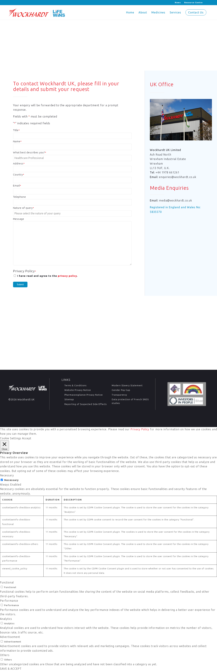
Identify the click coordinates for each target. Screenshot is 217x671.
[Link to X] (9, 2)
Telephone (19, 196)
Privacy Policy (140, 429)
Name (17, 141)
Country (18, 174)
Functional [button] (7, 582)
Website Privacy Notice (77, 390)
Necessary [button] (7, 475)
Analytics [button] (6, 618)
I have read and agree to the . (47, 275)
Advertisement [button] (10, 636)
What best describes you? (29, 152)
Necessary (11, 480)
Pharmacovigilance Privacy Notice (83, 395)
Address (19, 163)
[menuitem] (178, 2)
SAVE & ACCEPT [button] (11, 668)
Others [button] (4, 655)
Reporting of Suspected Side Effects (85, 404)
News (178, 3)
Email (17, 185)
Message (18, 218)
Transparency (119, 395)
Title (16, 130)
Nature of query (23, 207)
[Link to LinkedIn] (14, 2)
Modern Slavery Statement (127, 385)
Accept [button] (26, 438)
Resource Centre (193, 3)
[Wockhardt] (36, 12)
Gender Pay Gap (121, 390)
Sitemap (69, 399)
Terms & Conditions (75, 385)
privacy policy (67, 275)
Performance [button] (9, 600)
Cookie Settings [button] (10, 438)
